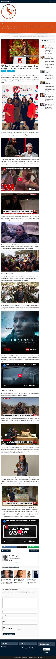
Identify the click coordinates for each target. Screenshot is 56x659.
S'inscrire (46, 652)
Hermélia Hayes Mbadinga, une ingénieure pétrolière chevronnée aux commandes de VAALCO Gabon (49, 49)
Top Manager (33, 26)
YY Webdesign (39, 657)
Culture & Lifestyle (42, 26)
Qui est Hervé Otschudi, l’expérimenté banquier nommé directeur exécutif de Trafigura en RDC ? (49, 74)
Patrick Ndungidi (12, 73)
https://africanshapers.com (15, 561)
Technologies (51, 26)
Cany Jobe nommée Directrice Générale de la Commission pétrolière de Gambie (50, 106)
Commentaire (5, 596)
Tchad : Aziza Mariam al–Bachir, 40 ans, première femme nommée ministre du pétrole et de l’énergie (6, 581)
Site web (4, 621)
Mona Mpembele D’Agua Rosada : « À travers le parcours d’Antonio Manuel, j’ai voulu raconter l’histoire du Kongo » (50, 87)
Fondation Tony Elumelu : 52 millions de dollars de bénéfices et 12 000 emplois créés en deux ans (7, 550)
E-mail (4, 615)
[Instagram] (10, 560)
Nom (3, 610)
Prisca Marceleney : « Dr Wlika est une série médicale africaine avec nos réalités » (49, 97)
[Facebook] (9, 560)
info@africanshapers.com (7, 646)
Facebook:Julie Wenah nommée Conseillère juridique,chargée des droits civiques (31, 581)
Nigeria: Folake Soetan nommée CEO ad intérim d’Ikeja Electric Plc (19, 581)
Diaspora (26, 26)
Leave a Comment (21, 73)
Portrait (10, 26)
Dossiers (10, 28)
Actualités (4, 26)
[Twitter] (11, 560)
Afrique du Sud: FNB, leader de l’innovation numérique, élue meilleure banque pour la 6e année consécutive (34, 550)
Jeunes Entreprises (18, 26)
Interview (4, 28)
